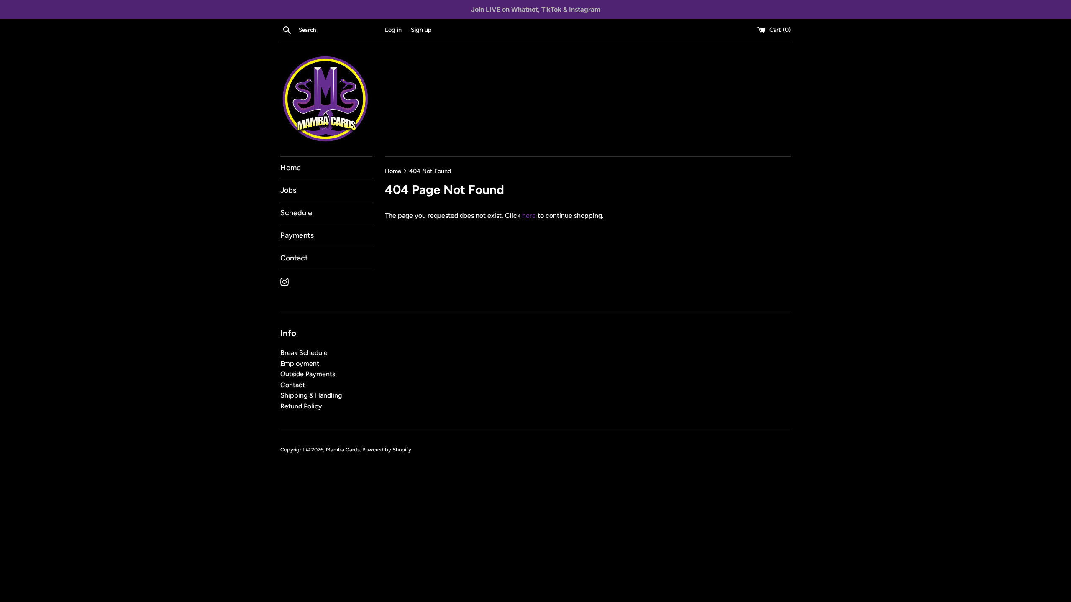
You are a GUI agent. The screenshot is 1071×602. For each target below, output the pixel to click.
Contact (294, 258)
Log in (393, 29)
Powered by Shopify (386, 449)
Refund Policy (301, 406)
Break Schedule (304, 353)
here (529, 215)
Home (290, 167)
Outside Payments (307, 374)
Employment (299, 363)
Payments (297, 235)
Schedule (296, 212)
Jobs (288, 190)
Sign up (421, 29)
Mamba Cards (343, 449)
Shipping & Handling (311, 395)
